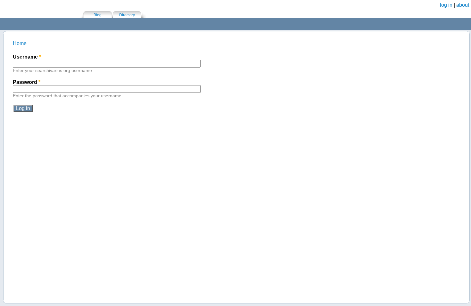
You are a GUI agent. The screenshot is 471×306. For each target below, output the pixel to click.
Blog (98, 15)
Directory (127, 15)
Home (20, 43)
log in (446, 5)
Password (26, 82)
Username (27, 57)
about (462, 5)
